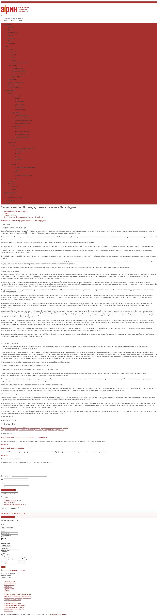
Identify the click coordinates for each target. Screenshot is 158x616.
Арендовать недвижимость (15, 82)
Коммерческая (12, 142)
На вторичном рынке (17, 68)
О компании (7, 24)
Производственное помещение (23, 175)
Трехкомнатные (19, 107)
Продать (10, 49)
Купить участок (9, 589)
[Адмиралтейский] (9, 545)
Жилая (10, 93)
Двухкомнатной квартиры (22, 134)
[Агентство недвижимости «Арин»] (15, 13)
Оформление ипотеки (14, 85)
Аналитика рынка (9, 194)
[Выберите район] (9, 544)
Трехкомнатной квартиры (22, 137)
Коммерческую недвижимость (20, 63)
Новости (10, 35)
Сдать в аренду (12, 79)
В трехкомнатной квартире (22, 118)
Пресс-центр (11, 38)
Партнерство (11, 43)
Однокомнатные (19, 101)
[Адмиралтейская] (10, 555)
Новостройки (11, 181)
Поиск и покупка (12, 65)
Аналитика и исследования (15, 197)
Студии (17, 98)
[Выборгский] (9, 548)
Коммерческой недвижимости (20, 74)
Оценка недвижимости (14, 87)
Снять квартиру (10, 581)
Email (2, 483)
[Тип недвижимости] (9, 535)
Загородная (11, 183)
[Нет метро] (10, 552)
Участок (14, 60)
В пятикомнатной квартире (22, 123)
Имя (2, 479)
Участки (14, 189)
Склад (17, 162)
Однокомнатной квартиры (22, 131)
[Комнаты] (9, 538)
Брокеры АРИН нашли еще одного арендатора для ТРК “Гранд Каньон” (32, 430)
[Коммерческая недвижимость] (9, 540)
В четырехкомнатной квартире (23, 120)
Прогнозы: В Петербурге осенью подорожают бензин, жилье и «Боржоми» (34, 428)
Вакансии (10, 41)
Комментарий (6, 476)
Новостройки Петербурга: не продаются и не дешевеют (24, 438)
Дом (13, 57)
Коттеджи (14, 186)
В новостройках (16, 76)
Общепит (17, 153)
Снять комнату (9, 585)
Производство (19, 159)
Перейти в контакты (8, 517)
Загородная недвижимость (19, 71)
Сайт (2, 486)
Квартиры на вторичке (12, 600)
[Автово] (10, 553)
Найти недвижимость (10, 90)
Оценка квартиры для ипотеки (15, 605)
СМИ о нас (7, 503)
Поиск (3, 567)
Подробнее (5, 444)
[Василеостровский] (9, 547)
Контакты (7, 203)
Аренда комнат (16, 140)
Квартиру (14, 52)
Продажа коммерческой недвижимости (18, 594)
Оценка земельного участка (14, 607)
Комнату (14, 54)
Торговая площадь (20, 151)
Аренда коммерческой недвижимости (17, 596)
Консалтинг (11, 200)
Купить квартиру (16, 96)
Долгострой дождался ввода (12, 448)
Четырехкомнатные (20, 109)
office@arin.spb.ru (10, 2)
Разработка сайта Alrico (58, 614)
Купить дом (8, 587)
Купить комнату (16, 112)
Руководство (11, 30)
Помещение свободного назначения (25, 148)
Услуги (6, 46)
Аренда (14, 164)
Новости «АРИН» (10, 501)
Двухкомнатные (19, 104)
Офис (16, 156)
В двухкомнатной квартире (22, 115)
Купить (13, 145)
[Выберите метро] (10, 550)
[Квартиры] (9, 537)
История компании (13, 32)
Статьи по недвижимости (13, 504)
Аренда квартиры (16, 126)
